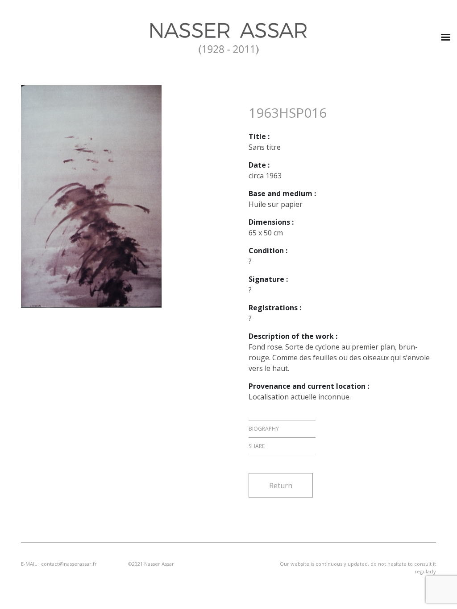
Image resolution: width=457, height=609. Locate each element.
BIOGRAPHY (264, 428)
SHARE (257, 446)
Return (280, 485)
